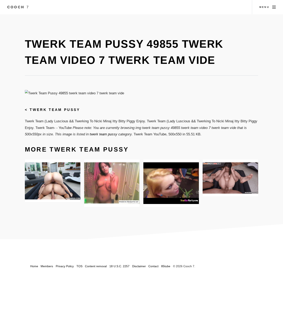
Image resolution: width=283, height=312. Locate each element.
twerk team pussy (55, 110)
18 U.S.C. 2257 (119, 266)
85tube (165, 266)
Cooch (18, 7)
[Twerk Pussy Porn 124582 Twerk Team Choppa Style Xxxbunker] (171, 183)
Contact (153, 266)
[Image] (230, 178)
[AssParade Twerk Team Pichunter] (53, 180)
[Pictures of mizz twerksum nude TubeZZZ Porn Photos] (112, 183)
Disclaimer (139, 266)
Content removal (96, 266)
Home (34, 266)
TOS (79, 266)
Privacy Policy (65, 266)
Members (47, 266)
